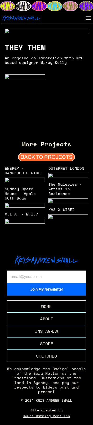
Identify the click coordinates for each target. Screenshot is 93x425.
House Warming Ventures (46, 415)
